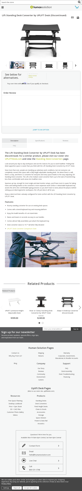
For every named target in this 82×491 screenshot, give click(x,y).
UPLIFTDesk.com (13, 159)
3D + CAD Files (15, 409)
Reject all (17, 488)
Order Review (9, 93)
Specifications (40, 141)
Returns (41, 356)
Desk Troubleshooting (66, 374)
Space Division (41, 418)
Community (41, 374)
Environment (41, 377)
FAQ (14, 146)
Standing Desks (41, 401)
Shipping (41, 353)
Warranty (67, 353)
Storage (41, 415)
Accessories (41, 412)
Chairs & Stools (41, 409)
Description (14, 141)
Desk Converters (41, 404)
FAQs (31, 77)
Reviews (65, 141)
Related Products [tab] (8, 291)
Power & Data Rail (41, 421)
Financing (66, 377)
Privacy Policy (6, 484)
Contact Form (34, 446)
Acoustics (41, 424)
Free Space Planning (15, 401)
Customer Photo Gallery (15, 412)
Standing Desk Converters (49, 159)
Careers (41, 380)
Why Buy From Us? (15, 356)
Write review (33, 76)
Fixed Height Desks (41, 406)
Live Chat (33, 460)
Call (34, 468)
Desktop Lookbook (15, 404)
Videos (15, 415)
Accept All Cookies (30, 488)
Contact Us (15, 353)
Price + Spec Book (15, 406)
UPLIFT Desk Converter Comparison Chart (21, 229)
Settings (6, 488)
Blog (15, 363)
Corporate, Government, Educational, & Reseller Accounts (66, 357)
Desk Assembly (66, 371)
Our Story (41, 368)
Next (80, 307)
